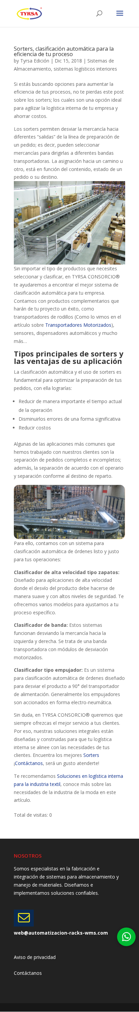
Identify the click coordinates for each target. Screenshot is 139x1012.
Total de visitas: (31, 815)
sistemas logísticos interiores (85, 69)
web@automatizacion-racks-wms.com (61, 933)
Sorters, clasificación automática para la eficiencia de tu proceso (64, 51)
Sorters (91, 755)
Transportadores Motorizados (78, 325)
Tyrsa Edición (34, 60)
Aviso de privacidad (35, 957)
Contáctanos (29, 763)
